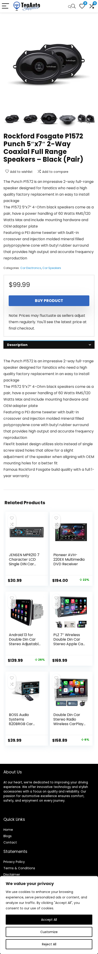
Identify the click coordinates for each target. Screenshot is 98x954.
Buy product (49, 300)
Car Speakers (51, 268)
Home (8, 829)
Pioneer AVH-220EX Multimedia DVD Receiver (69, 559)
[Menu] (5, 6)
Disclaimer (11, 874)
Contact (10, 842)
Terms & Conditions (19, 868)
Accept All (49, 919)
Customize (49, 932)
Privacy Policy (14, 861)
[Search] (71, 6)
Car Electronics (30, 268)
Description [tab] (17, 345)
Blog (6, 836)
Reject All (49, 944)
